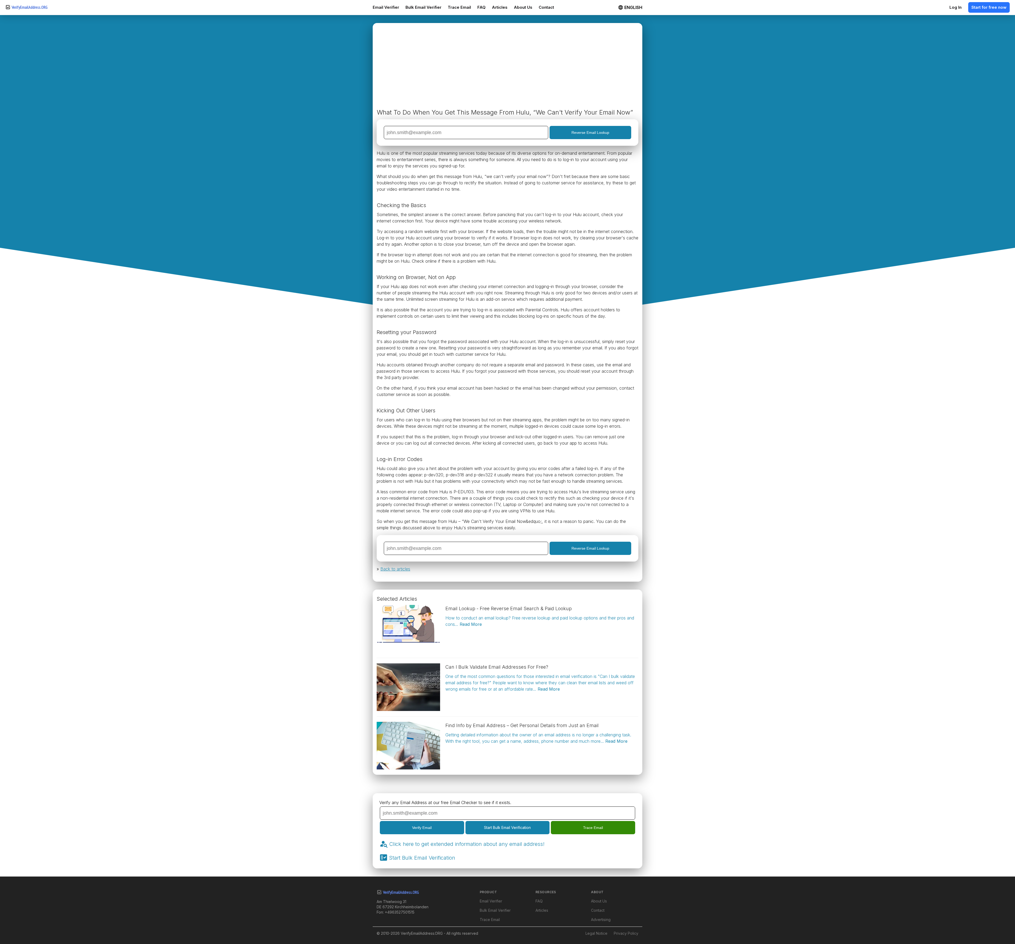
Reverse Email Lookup (590, 132)
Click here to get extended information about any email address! (467, 844)
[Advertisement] (507, 68)
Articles (500, 7)
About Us (523, 7)
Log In (955, 7)
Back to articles (395, 569)
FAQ (481, 7)
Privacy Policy (626, 933)
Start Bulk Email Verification (507, 827)
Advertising (601, 919)
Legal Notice (596, 933)
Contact (546, 7)
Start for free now (989, 7)
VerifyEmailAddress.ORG (30, 7)
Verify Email (422, 828)
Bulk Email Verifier (423, 7)
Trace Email (459, 7)
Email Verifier (386, 7)
